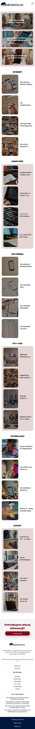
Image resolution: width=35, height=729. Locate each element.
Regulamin (17, 726)
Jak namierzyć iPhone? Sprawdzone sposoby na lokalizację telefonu (17, 702)
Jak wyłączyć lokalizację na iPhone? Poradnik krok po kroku (16, 56)
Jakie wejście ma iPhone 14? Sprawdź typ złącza (17, 39)
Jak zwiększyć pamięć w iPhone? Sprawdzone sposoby (25, 489)
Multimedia (17, 254)
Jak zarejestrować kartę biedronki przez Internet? (25, 104)
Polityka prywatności (17, 719)
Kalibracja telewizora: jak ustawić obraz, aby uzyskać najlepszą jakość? (25, 355)
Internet (17, 71)
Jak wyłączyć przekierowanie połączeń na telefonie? (25, 265)
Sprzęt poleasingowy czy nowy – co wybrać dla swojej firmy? (25, 558)
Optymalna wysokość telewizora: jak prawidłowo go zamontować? (17, 711)
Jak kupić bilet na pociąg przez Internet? (26, 124)
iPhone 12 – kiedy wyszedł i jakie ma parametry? (26, 509)
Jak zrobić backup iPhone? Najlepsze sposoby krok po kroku (16, 21)
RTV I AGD (17, 343)
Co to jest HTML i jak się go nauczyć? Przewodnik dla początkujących (25, 236)
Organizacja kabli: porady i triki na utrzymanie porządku (25, 376)
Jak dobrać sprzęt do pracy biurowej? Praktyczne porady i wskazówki (24, 600)
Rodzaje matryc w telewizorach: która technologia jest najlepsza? (25, 397)
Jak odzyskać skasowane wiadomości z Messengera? (25, 307)
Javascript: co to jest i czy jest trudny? (25, 194)
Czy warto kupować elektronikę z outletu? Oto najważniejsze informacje (25, 579)
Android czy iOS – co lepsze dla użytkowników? (26, 538)
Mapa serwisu (17, 723)
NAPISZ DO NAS (17, 633)
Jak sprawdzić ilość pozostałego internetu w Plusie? (17, 698)
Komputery (17, 161)
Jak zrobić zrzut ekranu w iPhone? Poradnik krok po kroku (26, 468)
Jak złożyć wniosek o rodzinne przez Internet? (25, 145)
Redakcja (17, 666)
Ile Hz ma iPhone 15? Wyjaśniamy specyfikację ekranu (26, 447)
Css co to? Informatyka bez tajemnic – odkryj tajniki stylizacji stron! (25, 215)
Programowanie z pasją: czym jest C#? (26, 173)
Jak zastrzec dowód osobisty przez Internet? (26, 83)
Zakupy (17, 525)
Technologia (17, 436)
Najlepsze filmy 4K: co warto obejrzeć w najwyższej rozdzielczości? (26, 418)
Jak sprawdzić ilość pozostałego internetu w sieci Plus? (26, 286)
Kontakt (17, 668)
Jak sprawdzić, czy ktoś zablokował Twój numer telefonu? (26, 327)
